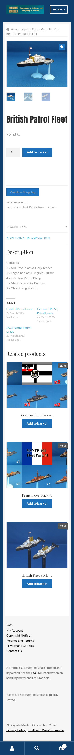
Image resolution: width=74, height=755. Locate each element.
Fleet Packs (29, 207)
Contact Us (14, 651)
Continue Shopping (22, 192)
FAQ (9, 625)
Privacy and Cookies (20, 645)
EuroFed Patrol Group (19, 309)
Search (37, 748)
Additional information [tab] (28, 238)
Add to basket (37, 152)
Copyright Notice (18, 635)
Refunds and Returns (20, 640)
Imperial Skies (29, 29)
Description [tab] (16, 226)
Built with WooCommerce (46, 730)
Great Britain (49, 29)
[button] (62, 47)
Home (14, 29)
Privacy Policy (16, 730)
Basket (57, 745)
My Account (14, 630)
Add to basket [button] (37, 423)
